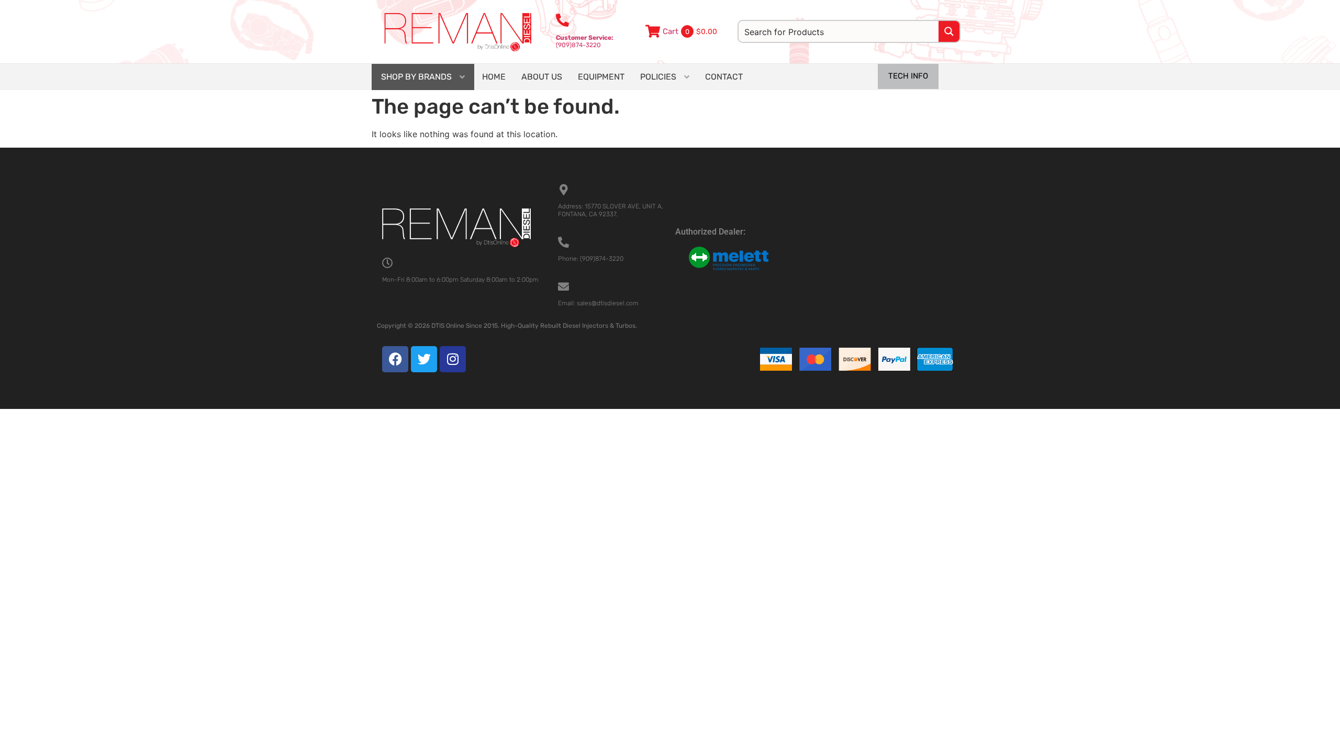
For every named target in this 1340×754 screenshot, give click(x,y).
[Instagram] (453, 359)
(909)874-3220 (584, 41)
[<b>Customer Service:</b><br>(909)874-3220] (562, 20)
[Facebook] (395, 359)
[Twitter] (424, 359)
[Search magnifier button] (949, 31)
